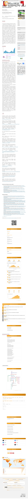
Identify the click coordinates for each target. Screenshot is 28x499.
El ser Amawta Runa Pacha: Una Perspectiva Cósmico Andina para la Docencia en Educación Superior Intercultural (14, 191)
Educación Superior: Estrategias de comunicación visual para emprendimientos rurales (15, 206)
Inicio (3, 3)
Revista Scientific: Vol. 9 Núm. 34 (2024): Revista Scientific (10, 190)
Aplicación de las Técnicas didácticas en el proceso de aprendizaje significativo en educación (14, 214)
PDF (18, 20)
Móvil (19, 24)
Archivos (5, 3)
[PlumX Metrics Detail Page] (4, 57)
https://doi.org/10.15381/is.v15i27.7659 (6, 119)
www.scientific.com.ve (14, 225)
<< (2, 216)
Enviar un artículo (5, 365)
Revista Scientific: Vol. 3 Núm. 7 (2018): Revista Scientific (13, 211)
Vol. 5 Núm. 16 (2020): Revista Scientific (11, 3)
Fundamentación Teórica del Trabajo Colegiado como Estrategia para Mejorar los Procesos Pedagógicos (14, 198)
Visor (19, 25)
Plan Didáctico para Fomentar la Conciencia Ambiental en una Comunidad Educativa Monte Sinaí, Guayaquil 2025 (14, 196)
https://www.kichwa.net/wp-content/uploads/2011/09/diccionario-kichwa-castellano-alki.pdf (9, 176)
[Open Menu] (2, 0)
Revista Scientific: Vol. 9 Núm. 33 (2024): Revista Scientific (14, 202)
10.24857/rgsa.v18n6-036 (20, 74)
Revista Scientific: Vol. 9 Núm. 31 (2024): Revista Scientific (18, 200)
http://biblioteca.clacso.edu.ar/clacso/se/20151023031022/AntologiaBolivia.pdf (11, 171)
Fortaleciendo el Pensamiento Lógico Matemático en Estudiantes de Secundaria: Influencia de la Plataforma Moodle (14, 201)
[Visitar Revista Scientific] (14, 222)
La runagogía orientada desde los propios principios (13, 188)
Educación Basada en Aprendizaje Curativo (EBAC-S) (18, 189)
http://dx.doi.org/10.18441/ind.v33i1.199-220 (8, 181)
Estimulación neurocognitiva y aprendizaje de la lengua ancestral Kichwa (14, 186)
